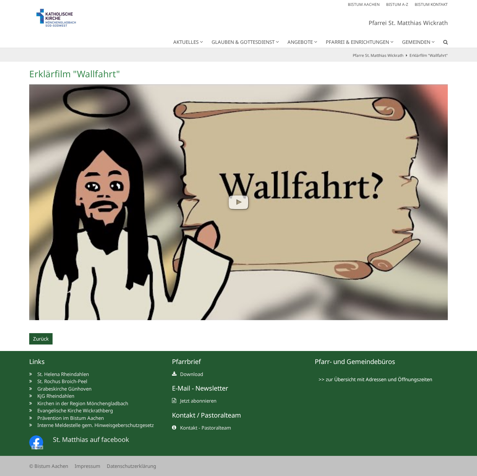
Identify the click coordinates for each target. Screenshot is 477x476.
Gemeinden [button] (416, 42)
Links (37, 361)
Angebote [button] (300, 42)
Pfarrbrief (186, 361)
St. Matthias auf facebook (91, 439)
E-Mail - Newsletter (200, 388)
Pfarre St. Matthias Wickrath (378, 55)
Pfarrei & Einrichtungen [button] (357, 42)
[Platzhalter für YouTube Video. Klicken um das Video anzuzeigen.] (238, 202)
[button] (441, 43)
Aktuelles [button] (186, 42)
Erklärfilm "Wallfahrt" (429, 55)
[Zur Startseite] (60, 19)
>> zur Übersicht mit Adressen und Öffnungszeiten (375, 379)
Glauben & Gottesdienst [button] (243, 42)
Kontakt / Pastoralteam (206, 415)
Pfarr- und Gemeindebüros (355, 361)
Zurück (41, 338)
